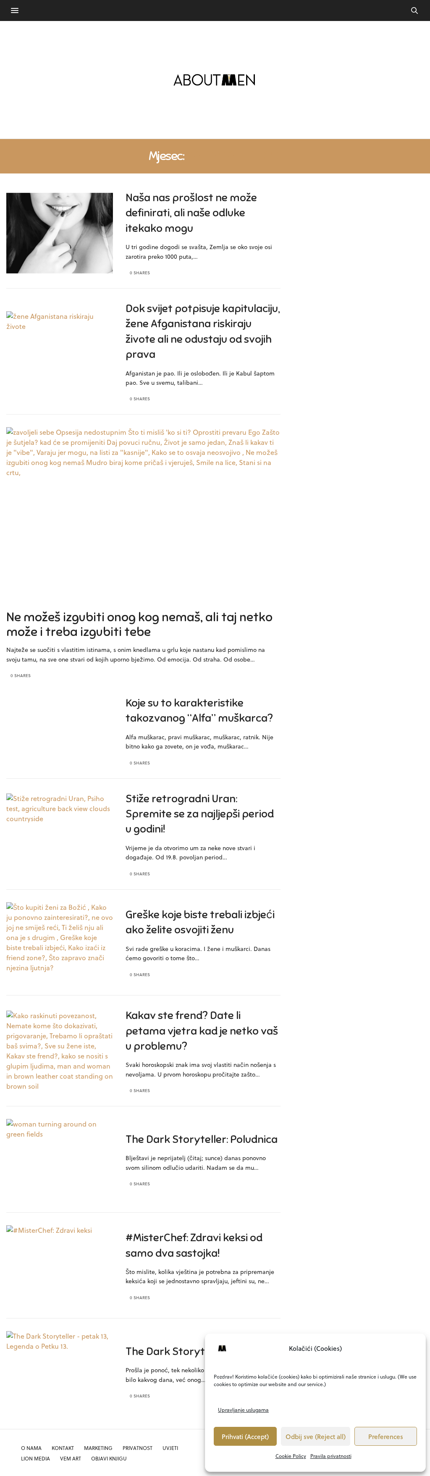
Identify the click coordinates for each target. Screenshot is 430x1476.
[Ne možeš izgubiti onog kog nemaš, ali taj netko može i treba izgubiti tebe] (143, 531)
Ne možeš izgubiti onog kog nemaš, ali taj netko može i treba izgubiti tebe (139, 624)
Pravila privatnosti (330, 1456)
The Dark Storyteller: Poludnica (202, 1139)
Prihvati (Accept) (245, 1436)
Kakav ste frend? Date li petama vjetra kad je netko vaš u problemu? (202, 1031)
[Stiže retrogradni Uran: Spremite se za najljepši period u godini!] (59, 834)
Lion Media (35, 1458)
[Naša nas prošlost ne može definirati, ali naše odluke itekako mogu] (59, 233)
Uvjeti (170, 1448)
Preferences (385, 1436)
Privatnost (137, 1448)
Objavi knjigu (109, 1458)
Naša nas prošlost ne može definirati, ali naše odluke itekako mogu (191, 213)
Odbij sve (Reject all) (316, 1436)
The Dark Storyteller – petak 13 (202, 1351)
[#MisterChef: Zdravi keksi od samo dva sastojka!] (59, 1265)
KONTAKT (63, 1448)
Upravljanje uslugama (243, 1409)
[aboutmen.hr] (215, 80)
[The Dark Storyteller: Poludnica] (59, 1159)
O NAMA (31, 1448)
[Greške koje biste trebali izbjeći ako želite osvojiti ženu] (59, 942)
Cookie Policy (290, 1456)
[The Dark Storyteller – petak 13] (59, 1371)
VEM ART (70, 1458)
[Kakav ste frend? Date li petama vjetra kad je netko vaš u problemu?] (59, 1051)
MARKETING (98, 1448)
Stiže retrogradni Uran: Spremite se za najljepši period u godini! (200, 814)
